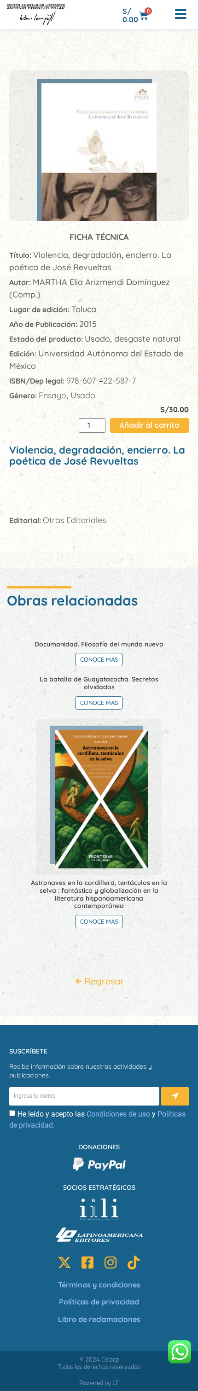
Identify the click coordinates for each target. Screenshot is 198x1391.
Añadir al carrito (149, 425)
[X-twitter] (64, 1262)
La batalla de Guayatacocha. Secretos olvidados (99, 683)
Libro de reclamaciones (99, 1319)
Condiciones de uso (118, 1114)
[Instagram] (110, 1262)
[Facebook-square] (87, 1262)
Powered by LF (99, 1382)
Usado (82, 395)
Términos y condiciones (99, 1284)
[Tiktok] (133, 1262)
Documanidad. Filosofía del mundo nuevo (99, 644)
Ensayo (52, 395)
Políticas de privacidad (99, 1301)
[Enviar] (175, 1096)
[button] (162, 14)
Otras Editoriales (74, 520)
